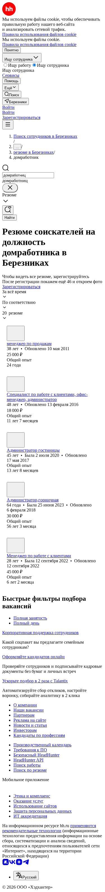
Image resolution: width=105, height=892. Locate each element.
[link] (11, 94)
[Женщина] (16, 384)
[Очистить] (10, 187)
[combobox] (28, 175)
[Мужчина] (16, 333)
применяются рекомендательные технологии (49, 828)
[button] (8, 107)
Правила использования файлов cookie (39, 44)
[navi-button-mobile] (7, 124)
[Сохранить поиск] (7, 210)
